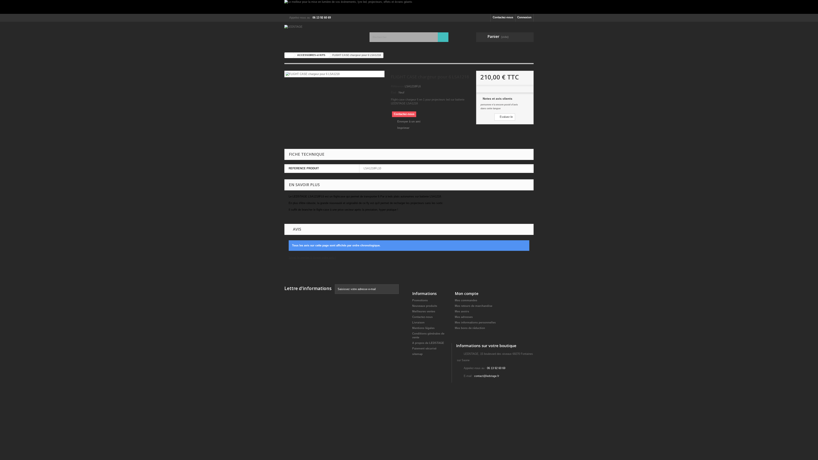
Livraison (418, 322)
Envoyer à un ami (409, 121)
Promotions (420, 300)
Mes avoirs (462, 311)
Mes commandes (466, 300)
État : (394, 92)
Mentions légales (423, 328)
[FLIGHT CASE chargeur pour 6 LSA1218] (313, 73)
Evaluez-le (506, 116)
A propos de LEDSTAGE (428, 343)
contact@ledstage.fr (486, 376)
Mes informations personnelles (475, 322)
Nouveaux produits (424, 306)
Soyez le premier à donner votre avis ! (312, 257)
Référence (397, 86)
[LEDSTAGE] (323, 35)
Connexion (524, 17)
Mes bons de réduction (470, 328)
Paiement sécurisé (424, 348)
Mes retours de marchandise (473, 306)
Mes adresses (464, 317)
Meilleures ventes (423, 311)
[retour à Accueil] (289, 55)
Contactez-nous (503, 17)
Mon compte (466, 293)
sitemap (417, 354)
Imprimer (403, 127)
